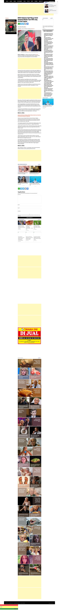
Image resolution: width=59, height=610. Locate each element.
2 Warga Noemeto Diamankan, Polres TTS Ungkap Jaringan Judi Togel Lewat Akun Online (48, 42)
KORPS (32, 1)
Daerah (11, 1)
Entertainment (19, 1)
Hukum (15, 1)
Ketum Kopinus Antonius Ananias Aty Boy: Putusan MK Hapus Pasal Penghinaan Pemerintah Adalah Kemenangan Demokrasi (48, 72)
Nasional (36, 1)
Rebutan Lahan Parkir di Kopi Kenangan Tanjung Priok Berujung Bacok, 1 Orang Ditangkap (48, 85)
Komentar (19, 194)
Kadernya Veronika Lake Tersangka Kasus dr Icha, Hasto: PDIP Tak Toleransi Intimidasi (48, 67)
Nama (19, 204)
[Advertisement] (36, 9)
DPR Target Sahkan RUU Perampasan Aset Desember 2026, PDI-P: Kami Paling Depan (48, 38)
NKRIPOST (33, 28)
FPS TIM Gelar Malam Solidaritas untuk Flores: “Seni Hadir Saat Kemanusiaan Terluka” (48, 89)
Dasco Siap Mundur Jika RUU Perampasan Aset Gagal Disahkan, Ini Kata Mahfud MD (48, 51)
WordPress (52, 603)
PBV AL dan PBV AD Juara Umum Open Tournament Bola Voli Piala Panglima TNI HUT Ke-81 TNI (48, 59)
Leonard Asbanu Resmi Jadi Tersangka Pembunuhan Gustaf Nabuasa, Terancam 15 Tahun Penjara (48, 94)
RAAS (37, 54)
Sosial (25, 1)
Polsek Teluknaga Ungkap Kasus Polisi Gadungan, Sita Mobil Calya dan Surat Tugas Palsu (48, 63)
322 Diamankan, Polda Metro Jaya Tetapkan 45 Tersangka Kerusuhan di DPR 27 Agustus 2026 (48, 77)
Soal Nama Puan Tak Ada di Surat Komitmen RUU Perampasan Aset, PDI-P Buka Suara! (48, 34)
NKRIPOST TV (41, 1)
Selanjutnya (7, 18)
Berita (7, 1)
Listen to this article (22, 26)
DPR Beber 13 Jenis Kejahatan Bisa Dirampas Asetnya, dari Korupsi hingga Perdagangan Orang (48, 46)
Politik (28, 1)
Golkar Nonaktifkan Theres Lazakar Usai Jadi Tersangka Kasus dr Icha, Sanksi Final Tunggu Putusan (48, 82)
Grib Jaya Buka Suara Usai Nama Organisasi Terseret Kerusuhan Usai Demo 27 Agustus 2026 (48, 55)
